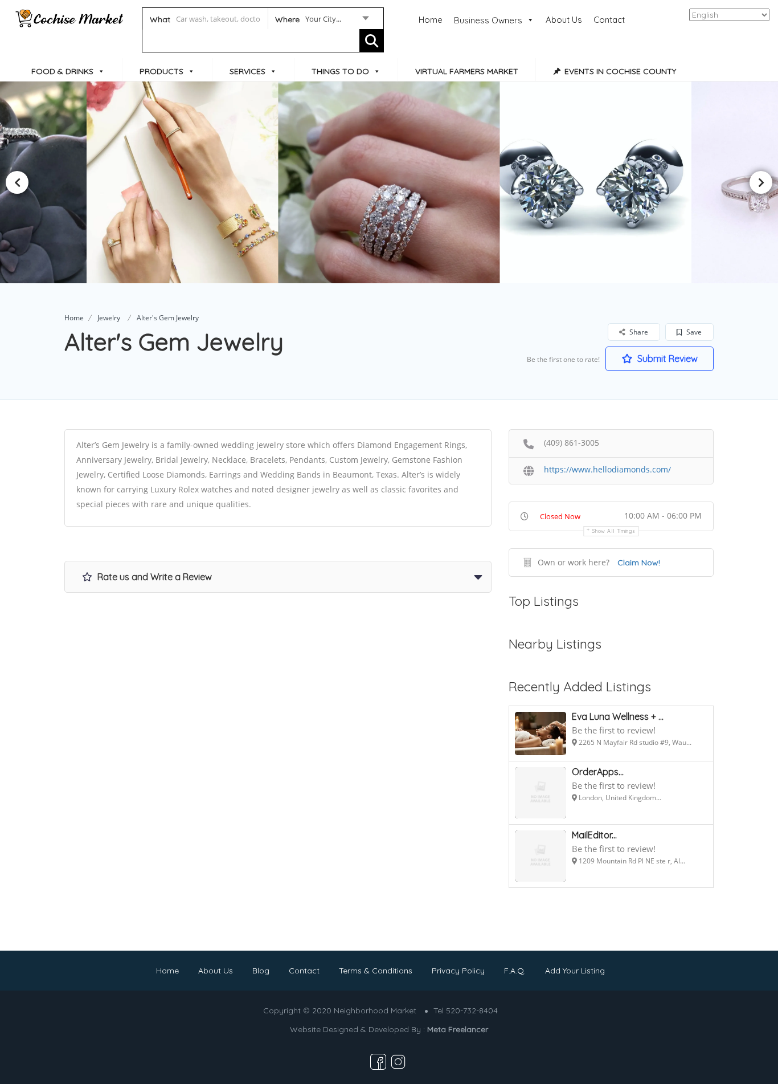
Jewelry (108, 318)
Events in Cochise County (620, 71)
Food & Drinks (62, 71)
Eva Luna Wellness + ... (618, 716)
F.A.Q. (515, 970)
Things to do (340, 71)
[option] (187, 182)
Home (431, 19)
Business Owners (488, 20)
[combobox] (321, 21)
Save (693, 332)
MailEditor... (594, 835)
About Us (564, 19)
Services (247, 71)
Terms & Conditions (375, 970)
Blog (260, 970)
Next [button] (761, 182)
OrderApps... (598, 771)
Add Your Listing (575, 970)
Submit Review (666, 358)
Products (161, 71)
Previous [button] (17, 182)
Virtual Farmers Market (466, 71)
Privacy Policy (458, 970)
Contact (609, 19)
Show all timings (613, 531)
